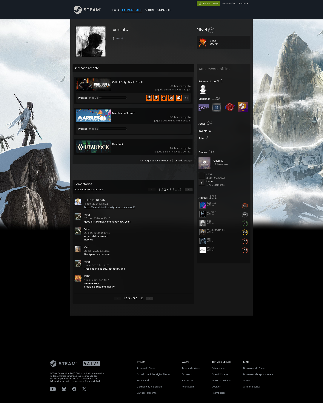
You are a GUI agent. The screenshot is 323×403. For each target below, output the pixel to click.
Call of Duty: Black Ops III (127, 82)
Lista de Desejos (183, 160)
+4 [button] (186, 97)
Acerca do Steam (146, 368)
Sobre (150, 10)
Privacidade (218, 368)
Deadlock (118, 144)
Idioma (242, 3)
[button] (223, 29)
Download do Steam (254, 368)
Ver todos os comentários (88, 189)
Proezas (82, 97)
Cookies (216, 386)
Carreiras (187, 374)
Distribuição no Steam (149, 386)
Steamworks (144, 380)
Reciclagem (188, 386)
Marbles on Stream (123, 113)
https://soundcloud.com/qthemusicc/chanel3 (109, 207)
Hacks (209, 181)
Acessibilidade (220, 374)
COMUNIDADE (132, 10)
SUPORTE (164, 10)
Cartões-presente (146, 392)
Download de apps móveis (258, 374)
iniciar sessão (228, 3)
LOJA (115, 10)
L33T (209, 174)
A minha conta (251, 386)
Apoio (246, 380)
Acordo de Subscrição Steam (153, 374)
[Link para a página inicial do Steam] (87, 12)
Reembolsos (218, 392)
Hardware (187, 380)
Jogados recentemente (158, 160)
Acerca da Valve (191, 368)
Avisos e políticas (221, 380)
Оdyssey (218, 160)
